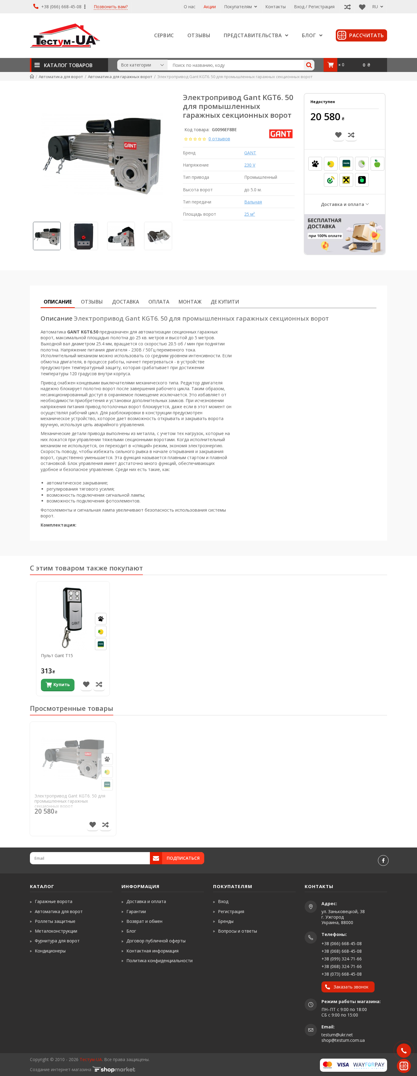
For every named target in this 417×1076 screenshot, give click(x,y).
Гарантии (136, 911)
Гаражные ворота (53, 901)
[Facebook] (383, 860)
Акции (210, 6)
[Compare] (346, 6)
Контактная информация (152, 951)
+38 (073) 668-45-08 (341, 974)
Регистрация (231, 911)
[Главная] (32, 76)
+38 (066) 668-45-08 (61, 6)
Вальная (253, 202)
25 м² (249, 214)
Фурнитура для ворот (57, 941)
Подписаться (183, 858)
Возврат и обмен (144, 921)
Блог (131, 931)
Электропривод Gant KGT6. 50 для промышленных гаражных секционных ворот (69, 801)
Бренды (226, 921)
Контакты (275, 6)
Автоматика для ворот (59, 911)
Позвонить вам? (111, 6)
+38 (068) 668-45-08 (341, 951)
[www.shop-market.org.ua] (113, 1069)
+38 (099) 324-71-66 (341, 959)
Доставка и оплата (342, 204)
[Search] (309, 65)
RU (375, 6)
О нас (189, 6)
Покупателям (238, 6)
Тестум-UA (91, 1059)
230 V (249, 165)
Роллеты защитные (55, 921)
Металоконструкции (56, 931)
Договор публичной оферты (156, 941)
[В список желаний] (86, 685)
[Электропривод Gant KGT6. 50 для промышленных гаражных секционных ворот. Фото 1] (102, 154)
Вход (223, 901)
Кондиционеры (50, 951)
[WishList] (360, 6)
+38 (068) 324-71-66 (341, 966)
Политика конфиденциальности (159, 960)
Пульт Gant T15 (57, 655)
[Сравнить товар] (99, 685)
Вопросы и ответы (237, 931)
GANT (250, 153)
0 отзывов (219, 139)
